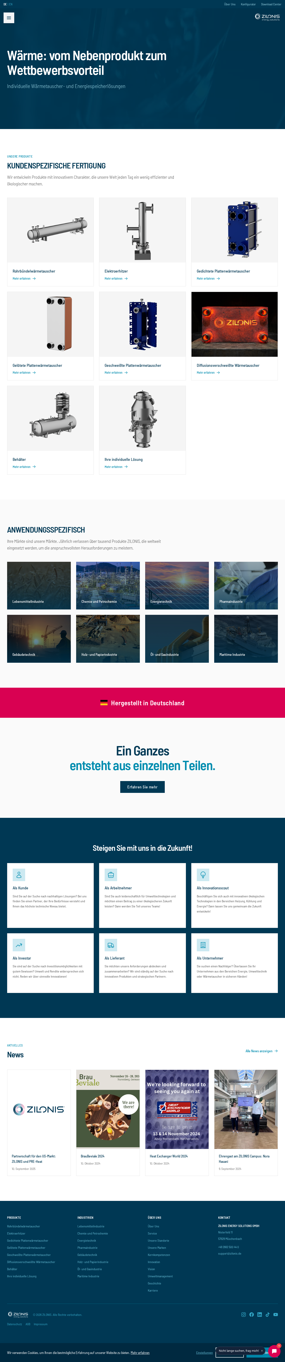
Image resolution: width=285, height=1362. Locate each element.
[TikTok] (267, 1314)
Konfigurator (248, 4)
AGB (28, 1324)
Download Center (271, 4)
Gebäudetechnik (87, 1255)
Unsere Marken (157, 1247)
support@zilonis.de (229, 1253)
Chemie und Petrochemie (92, 1233)
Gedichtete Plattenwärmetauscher (27, 1240)
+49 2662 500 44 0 (228, 1247)
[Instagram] (243, 1314)
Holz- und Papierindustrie (92, 1262)
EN (10, 4)
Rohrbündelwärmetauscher (23, 1226)
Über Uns (230, 4)
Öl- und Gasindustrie (89, 1269)
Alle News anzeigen (259, 1051)
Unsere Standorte (158, 1240)
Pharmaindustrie (87, 1247)
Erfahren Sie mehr (142, 786)
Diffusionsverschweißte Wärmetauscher (31, 1262)
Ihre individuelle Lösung (22, 1276)
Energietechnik (86, 1240)
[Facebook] (251, 1314)
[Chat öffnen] (274, 1351)
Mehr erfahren (140, 1352)
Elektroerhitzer (16, 1233)
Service (152, 1233)
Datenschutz (14, 1324)
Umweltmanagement (160, 1276)
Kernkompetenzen (159, 1255)
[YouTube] (275, 1314)
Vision (151, 1269)
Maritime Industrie (88, 1276)
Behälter (12, 1269)
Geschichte (154, 1283)
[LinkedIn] (259, 1314)
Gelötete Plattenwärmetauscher (26, 1247)
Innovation (154, 1262)
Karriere (153, 1290)
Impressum (40, 1324)
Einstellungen (204, 1352)
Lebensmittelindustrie (90, 1226)
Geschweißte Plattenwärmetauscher (29, 1255)
